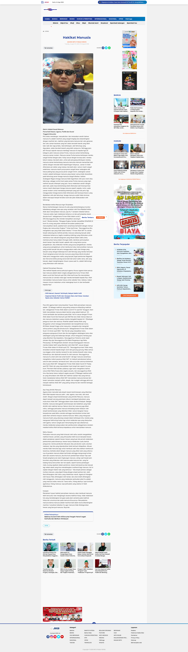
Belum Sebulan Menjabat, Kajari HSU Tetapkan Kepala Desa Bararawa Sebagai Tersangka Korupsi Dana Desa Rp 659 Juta (137, 155)
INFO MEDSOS (103, 635)
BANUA (54, 19)
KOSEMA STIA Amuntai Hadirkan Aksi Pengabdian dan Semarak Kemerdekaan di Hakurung (124, 251)
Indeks (47, 19)
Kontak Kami (93, 23)
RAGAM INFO (118, 640)
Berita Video (88, 633)
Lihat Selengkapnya (129, 295)
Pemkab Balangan (118, 23)
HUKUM (117, 141)
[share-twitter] (106, 47)
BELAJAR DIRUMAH (105, 630)
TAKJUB (72, 642)
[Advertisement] (77, 593)
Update (101, 217)
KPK (84, 23)
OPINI (121, 19)
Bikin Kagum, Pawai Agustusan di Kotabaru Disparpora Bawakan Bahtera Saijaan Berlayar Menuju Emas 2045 (124, 269)
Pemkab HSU (132, 23)
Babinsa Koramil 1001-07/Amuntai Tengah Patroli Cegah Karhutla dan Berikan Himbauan (65, 518)
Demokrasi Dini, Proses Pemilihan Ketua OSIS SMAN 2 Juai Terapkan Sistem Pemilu (137, 126)
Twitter (59, 639)
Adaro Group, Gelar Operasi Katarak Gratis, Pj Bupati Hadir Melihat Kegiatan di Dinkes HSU (121, 109)
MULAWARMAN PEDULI (121, 637)
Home (47, 2)
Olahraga (128, 19)
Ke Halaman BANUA (129, 133)
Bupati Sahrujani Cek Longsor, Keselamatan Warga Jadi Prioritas (124, 278)
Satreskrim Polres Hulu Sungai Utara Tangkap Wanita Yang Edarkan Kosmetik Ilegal (137, 172)
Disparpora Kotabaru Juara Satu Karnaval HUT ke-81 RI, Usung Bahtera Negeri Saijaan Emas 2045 (123, 2)
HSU (78, 23)
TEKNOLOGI (88, 642)
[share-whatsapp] (109, 47)
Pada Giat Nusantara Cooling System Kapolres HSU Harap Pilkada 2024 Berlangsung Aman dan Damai (137, 109)
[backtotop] (94, 624)
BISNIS (72, 19)
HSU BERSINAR (74, 635)
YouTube (63, 639)
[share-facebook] (103, 47)
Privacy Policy (135, 637)
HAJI (72, 23)
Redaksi (133, 630)
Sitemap (133, 640)
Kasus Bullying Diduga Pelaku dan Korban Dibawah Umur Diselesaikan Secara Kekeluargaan (120, 172)
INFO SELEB (117, 635)
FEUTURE (102, 633)
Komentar (49, 48)
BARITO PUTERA (89, 630)
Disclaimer (134, 635)
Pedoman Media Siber (137, 633)
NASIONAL (113, 19)
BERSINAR (63, 19)
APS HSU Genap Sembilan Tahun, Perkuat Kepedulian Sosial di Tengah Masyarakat (123, 287)
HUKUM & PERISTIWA (84, 19)
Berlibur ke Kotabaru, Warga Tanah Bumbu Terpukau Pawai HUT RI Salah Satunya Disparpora (124, 260)
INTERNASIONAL (101, 19)
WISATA (101, 642)
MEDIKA (101, 637)
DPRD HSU (64, 23)
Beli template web (136, 642)
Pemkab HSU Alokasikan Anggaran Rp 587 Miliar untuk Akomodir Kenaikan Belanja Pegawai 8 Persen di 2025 (121, 126)
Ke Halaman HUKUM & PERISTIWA (129, 179)
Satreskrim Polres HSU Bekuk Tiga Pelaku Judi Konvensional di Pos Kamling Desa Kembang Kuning (121, 155)
